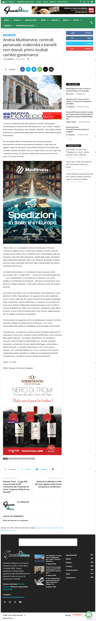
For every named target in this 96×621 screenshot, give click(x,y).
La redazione (9, 59)
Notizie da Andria (14, 31)
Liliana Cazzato (71, 122)
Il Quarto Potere (73, 146)
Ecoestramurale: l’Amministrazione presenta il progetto (77, 129)
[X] (88, 2)
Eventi (45, 2)
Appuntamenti (71, 555)
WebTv (66, 20)
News (6, 20)
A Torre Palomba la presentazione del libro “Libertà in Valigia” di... (53, 581)
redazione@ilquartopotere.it (13, 597)
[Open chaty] (89, 614)
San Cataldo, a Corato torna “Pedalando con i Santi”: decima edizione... (54, 558)
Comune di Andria (14, 458)
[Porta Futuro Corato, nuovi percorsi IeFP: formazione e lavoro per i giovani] (39, 570)
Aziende (7, 25)
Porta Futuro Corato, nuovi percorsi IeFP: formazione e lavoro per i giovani (78, 164)
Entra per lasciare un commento (15, 520)
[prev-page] (67, 139)
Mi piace (88, 33)
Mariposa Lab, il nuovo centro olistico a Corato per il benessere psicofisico (78, 101)
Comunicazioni (72, 570)
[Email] (45, 69)
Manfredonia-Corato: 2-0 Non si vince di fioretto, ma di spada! (78, 89)
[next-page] (70, 139)
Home (4, 31)
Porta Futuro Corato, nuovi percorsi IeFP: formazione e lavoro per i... (53, 570)
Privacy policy (63, 2)
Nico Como (70, 94)
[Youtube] (91, 2)
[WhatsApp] (39, 69)
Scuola (17, 20)
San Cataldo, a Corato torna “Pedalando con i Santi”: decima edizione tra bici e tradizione (77, 152)
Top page (68, 615)
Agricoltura (30, 20)
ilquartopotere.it (28, 458)
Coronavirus (70, 578)
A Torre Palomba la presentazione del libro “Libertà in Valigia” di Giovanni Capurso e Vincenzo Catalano (79, 176)
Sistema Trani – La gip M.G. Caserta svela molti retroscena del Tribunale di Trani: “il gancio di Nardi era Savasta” (16, 486)
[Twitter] (28, 69)
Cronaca (69, 566)
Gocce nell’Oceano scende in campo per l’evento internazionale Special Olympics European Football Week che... (79, 115)
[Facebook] (80, 2)
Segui (89, 38)
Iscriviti (88, 49)
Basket (68, 559)
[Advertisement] (79, 65)
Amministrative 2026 (25, 25)
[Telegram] (34, 69)
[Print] (51, 69)
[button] (91, 23)
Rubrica (54, 20)
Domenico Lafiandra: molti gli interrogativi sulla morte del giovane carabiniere (48, 484)
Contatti (53, 2)
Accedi (39, 2)
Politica (69, 563)
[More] (53, 469)
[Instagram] (84, 2)
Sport (43, 20)
